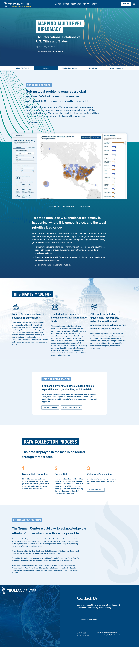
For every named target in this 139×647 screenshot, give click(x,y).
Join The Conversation (69, 68)
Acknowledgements (116, 68)
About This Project (22, 68)
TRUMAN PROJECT (90, 4)
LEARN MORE (32, 123)
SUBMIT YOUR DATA (50, 407)
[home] (18, 4)
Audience (46, 68)
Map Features (85, 207)
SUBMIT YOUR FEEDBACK (71, 407)
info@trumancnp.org (102, 608)
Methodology (93, 68)
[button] (58, 4)
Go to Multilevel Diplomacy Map (50, 52)
